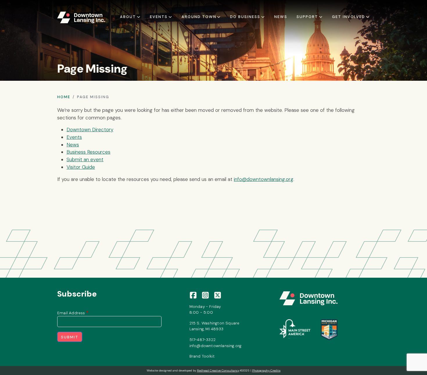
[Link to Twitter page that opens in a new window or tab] (217, 294)
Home (63, 96)
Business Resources (88, 152)
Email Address (71, 312)
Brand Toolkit (202, 356)
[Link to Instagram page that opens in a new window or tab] (205, 294)
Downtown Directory (90, 129)
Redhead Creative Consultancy (218, 370)
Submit (69, 337)
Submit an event (85, 159)
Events (74, 137)
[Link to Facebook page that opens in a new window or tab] (193, 294)
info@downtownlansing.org (263, 179)
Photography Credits (266, 370)
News (280, 16)
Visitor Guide (81, 167)
